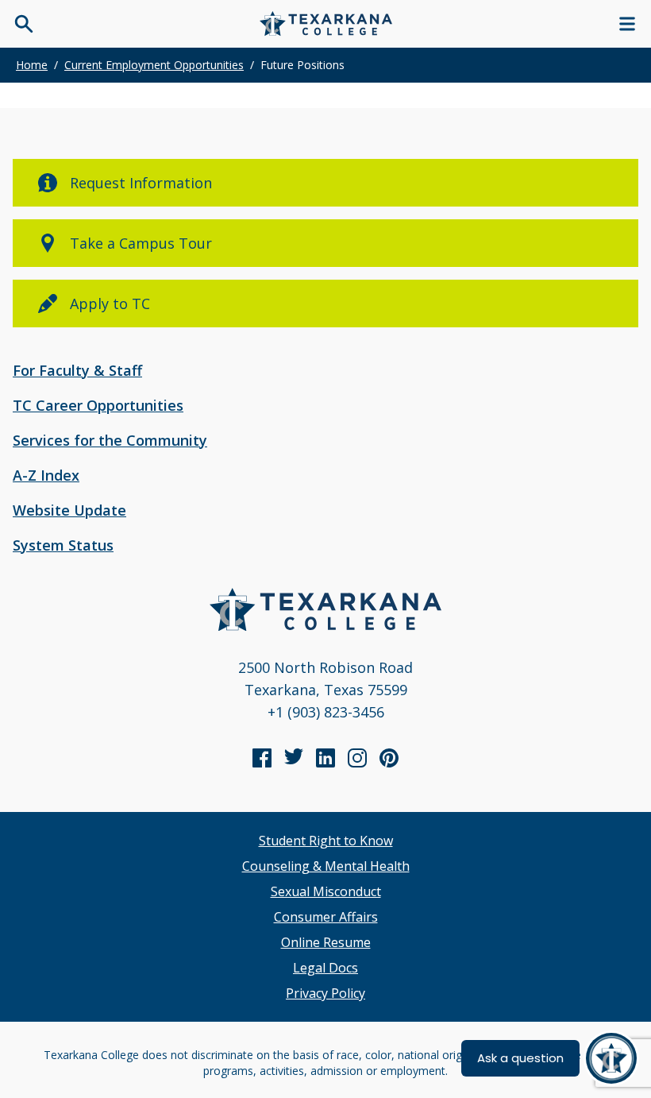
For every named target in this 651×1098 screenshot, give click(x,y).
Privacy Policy (325, 993)
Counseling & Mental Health (326, 866)
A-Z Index (46, 475)
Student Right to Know (326, 840)
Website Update (69, 510)
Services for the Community (110, 440)
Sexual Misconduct (326, 891)
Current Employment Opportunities (154, 64)
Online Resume (326, 942)
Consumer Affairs (326, 917)
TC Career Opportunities (98, 405)
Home (32, 64)
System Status (63, 545)
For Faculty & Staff (77, 370)
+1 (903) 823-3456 (326, 711)
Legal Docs (325, 967)
